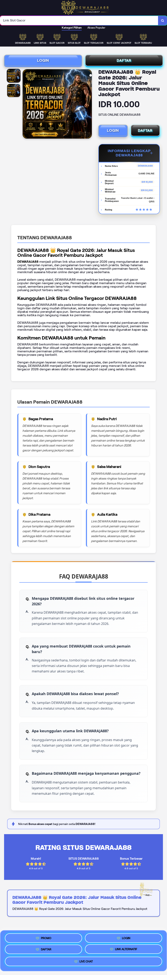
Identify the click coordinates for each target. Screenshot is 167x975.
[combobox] (79, 20)
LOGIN (43, 60)
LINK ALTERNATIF (126, 950)
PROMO (46, 937)
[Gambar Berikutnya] (88, 104)
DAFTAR (124, 60)
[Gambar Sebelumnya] (26, 104)
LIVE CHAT (86, 962)
